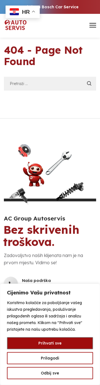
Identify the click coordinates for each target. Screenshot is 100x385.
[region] (50, 334)
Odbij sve (50, 373)
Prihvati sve (50, 343)
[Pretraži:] (50, 83)
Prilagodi (50, 358)
